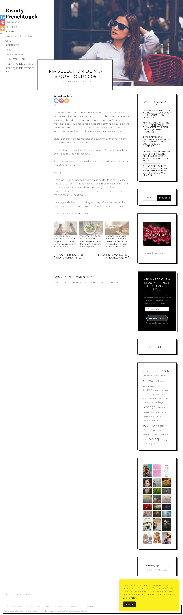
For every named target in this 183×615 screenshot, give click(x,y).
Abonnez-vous (157, 318)
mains (145, 402)
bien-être (147, 375)
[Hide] (1, 33)
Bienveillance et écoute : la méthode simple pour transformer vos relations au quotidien (65, 241)
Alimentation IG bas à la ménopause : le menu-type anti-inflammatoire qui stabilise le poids (90, 241)
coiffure (162, 382)
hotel (145, 394)
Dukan (147, 390)
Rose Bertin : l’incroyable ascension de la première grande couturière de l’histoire (156, 141)
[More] (66, 100)
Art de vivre (13, 22)
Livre (160, 398)
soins (167, 434)
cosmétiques (155, 386)
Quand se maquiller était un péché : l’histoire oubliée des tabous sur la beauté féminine (155, 170)
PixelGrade (26, 594)
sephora (146, 434)
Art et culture (65, 81)
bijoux (156, 375)
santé (161, 430)
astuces (156, 372)
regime (149, 425)
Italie (158, 394)
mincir (154, 412)
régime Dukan (150, 430)
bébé (162, 375)
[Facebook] (56, 100)
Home (9, 50)
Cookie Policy (129, 598)
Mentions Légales (17, 59)
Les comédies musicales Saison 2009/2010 (112, 256)
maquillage (157, 402)
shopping (154, 434)
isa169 (76, 81)
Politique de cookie (19, 63)
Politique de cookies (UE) (19, 70)
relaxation (160, 426)
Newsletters (14, 54)
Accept (129, 604)
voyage (155, 439)
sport (145, 439)
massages (161, 407)
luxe (166, 398)
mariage (149, 407)
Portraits (12, 45)
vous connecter (74, 282)
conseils (146, 386)
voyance (146, 443)
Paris (155, 420)
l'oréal (163, 394)
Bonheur (11, 31)
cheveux (151, 380)
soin (161, 434)
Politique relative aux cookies (76, 611)
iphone (151, 394)
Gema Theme (11, 594)
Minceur (146, 412)
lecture (146, 398)
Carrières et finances (20, 36)
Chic (8, 40)
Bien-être (11, 27)
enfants (157, 390)
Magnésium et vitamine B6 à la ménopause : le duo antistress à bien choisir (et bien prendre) (116, 241)
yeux (153, 444)
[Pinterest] (61, 100)
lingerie (153, 398)
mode (162, 412)
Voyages (165, 440)
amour (147, 371)
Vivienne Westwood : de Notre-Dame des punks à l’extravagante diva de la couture (157, 114)
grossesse (164, 390)
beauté (165, 371)
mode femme (148, 416)
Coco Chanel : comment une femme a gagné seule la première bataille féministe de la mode (156, 156)
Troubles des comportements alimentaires (72, 256)
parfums (146, 420)
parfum (158, 416)
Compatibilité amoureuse (154, 253)
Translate (163, 570)
